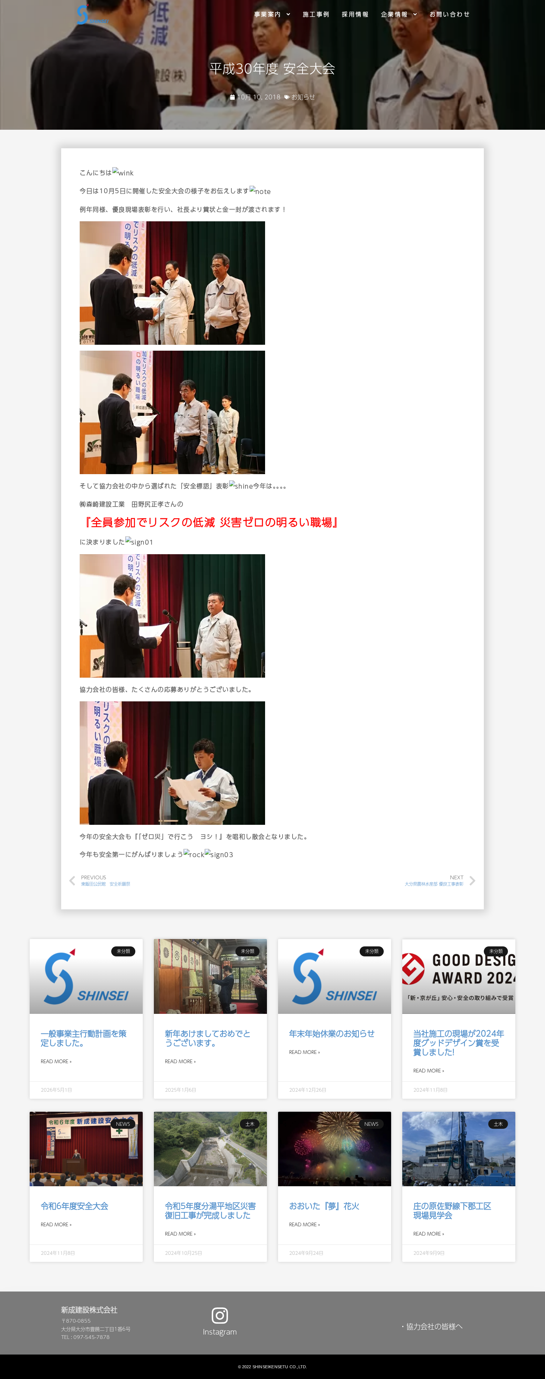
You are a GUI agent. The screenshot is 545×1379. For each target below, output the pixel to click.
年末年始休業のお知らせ (332, 1033)
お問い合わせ (450, 14)
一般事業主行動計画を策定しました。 (83, 1038)
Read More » (56, 1061)
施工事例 (316, 14)
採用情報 (355, 14)
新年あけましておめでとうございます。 (208, 1038)
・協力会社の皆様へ (431, 1326)
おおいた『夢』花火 (324, 1206)
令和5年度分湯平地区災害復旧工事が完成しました (210, 1210)
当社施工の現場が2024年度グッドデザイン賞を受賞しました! (458, 1042)
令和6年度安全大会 (74, 1206)
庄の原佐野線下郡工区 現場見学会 (456, 1210)
